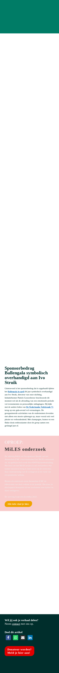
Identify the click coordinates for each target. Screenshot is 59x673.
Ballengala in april (16, 391)
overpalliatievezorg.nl (14, 96)
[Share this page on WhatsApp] (15, 637)
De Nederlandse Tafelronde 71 (39, 407)
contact (16, 623)
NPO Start (9, 80)
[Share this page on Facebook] (8, 637)
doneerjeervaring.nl (14, 348)
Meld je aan (19, 213)
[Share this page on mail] (22, 637)
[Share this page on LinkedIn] (30, 637)
